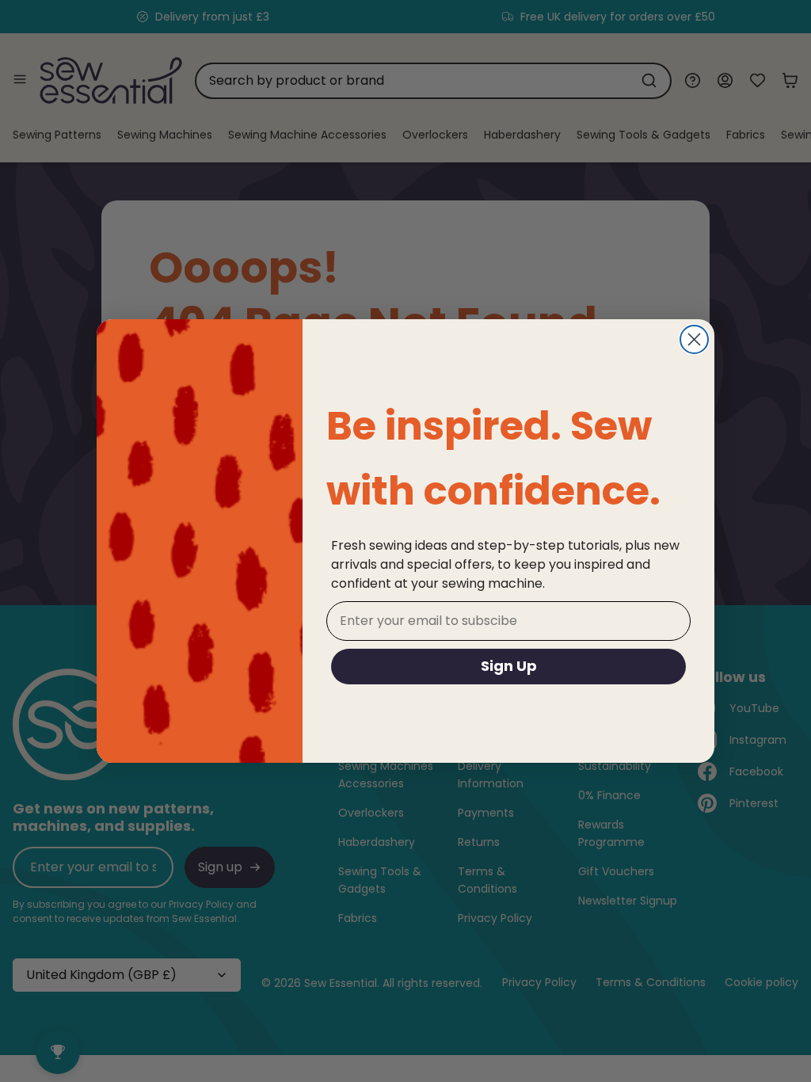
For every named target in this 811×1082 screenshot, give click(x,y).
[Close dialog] (694, 339)
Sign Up (509, 666)
